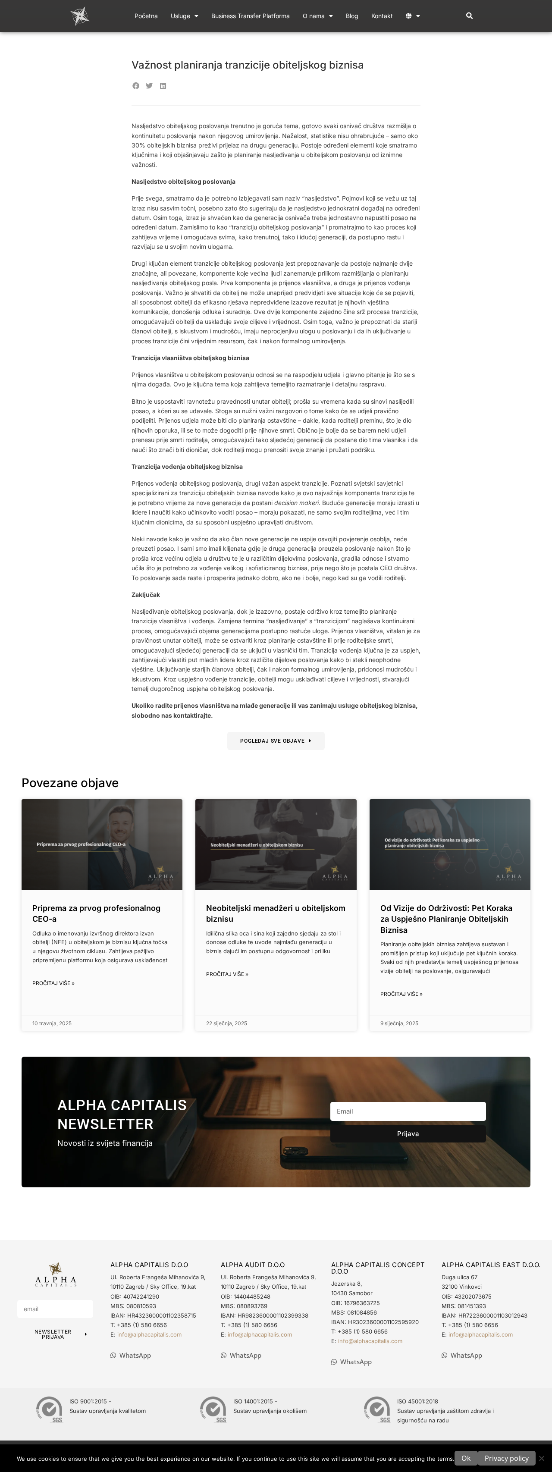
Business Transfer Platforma (250, 15)
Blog (352, 15)
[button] (470, 16)
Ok (466, 1458)
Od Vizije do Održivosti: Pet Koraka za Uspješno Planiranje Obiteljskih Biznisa (446, 919)
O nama (314, 15)
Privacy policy (507, 1458)
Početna (146, 15)
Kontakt (382, 15)
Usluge (180, 15)
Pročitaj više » (53, 983)
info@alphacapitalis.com (149, 1334)
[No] (541, 1458)
